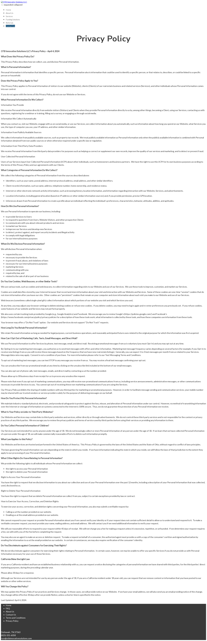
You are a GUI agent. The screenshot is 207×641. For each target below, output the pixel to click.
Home (8, 10)
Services (9, 16)
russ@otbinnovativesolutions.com (16, 638)
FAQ (8, 608)
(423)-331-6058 (8, 635)
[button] (2, 5)
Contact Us (10, 26)
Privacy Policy (12, 621)
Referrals (9, 23)
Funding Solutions (13, 19)
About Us (9, 13)
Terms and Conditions (16, 618)
